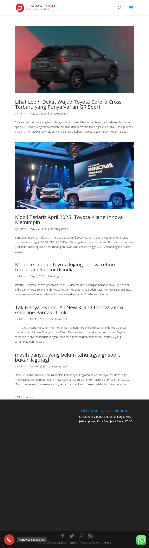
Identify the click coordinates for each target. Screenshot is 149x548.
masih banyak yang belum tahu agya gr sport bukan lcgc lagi (67, 357)
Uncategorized (59, 113)
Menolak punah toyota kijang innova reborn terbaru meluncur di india (66, 267)
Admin (23, 113)
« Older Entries (24, 397)
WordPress (103, 542)
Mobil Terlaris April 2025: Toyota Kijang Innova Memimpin (69, 220)
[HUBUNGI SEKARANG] (9, 539)
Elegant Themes (65, 542)
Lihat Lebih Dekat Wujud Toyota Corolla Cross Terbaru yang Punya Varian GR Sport (68, 104)
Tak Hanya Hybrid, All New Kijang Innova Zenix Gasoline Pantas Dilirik (69, 310)
